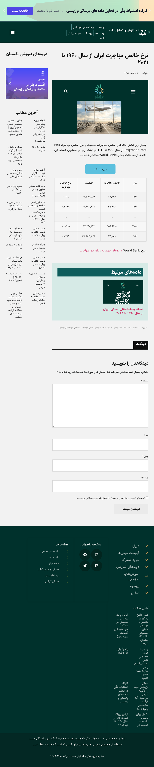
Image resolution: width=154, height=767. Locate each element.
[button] (149, 10)
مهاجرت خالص (94, 327)
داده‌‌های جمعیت (112, 250)
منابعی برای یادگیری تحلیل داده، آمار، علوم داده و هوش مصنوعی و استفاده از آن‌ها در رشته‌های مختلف (14, 305)
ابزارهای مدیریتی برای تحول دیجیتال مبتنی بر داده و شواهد (14, 262)
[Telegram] (85, 554)
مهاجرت (103, 327)
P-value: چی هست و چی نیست (38, 248)
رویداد (88, 33)
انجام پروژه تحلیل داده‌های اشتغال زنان (14, 173)
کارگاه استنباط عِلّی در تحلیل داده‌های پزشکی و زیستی (121, 692)
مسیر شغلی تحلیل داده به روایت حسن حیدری (38, 262)
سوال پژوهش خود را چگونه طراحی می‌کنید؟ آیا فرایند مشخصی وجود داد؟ (14, 155)
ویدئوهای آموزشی (83, 27)
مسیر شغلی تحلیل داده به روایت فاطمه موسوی (38, 233)
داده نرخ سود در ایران (14, 246)
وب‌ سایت (144, 477)
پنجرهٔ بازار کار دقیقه (38, 148)
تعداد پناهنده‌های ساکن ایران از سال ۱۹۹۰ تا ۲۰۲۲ (123, 311)
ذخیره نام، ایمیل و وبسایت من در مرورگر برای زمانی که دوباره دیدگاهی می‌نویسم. (110, 498)
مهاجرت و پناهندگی (81, 327)
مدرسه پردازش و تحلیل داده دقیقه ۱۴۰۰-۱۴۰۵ (77, 756)
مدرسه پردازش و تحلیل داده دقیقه (127, 32)
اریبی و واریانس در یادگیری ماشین (14, 189)
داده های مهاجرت (133, 327)
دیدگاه (144, 381)
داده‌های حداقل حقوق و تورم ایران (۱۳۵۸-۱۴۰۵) (37, 191)
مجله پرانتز (74, 33)
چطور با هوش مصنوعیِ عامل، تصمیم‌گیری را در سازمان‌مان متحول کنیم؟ (14, 127)
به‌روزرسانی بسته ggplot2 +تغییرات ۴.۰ (14, 277)
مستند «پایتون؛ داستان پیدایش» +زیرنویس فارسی (37, 280)
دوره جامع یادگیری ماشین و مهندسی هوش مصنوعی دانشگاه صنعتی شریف (142, 629)
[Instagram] (96, 554)
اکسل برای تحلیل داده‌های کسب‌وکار (142, 720)
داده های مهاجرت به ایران (116, 327)
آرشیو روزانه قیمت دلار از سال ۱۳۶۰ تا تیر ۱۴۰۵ (37, 175)
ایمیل (145, 456)
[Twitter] (85, 565)
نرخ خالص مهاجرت (66, 327)
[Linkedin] (96, 565)
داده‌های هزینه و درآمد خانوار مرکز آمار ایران (14, 205)
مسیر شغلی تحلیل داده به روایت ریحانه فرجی (38, 298)
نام (146, 435)
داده (102, 38)
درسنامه (100, 33)
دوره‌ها (101, 27)
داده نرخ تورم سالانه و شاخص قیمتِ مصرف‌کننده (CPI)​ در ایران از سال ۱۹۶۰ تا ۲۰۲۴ (36, 212)
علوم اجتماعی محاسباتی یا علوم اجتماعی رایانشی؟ (15, 233)
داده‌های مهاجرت (90, 250)
